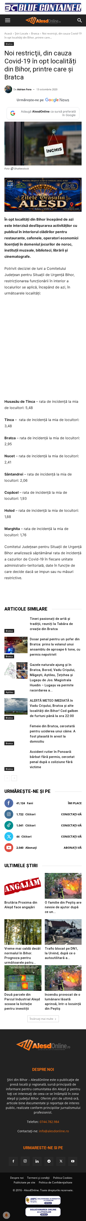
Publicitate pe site (24, 1182)
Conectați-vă (71, 814)
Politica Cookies (62, 1178)
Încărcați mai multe (41, 1019)
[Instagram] (25, 1161)
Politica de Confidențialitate (55, 1182)
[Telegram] (43, 594)
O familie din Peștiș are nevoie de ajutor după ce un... (63, 907)
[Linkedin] (63, 594)
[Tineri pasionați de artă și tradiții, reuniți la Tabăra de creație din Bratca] (16, 624)
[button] (7, 20)
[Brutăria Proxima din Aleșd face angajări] (22, 886)
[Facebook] (22, 594)
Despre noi (17, 1178)
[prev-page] (7, 778)
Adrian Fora (24, 89)
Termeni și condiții (38, 1178)
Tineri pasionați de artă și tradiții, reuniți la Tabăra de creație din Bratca (51, 624)
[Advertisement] (43, 347)
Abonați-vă (73, 848)
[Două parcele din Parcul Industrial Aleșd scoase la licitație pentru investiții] (22, 978)
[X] (32, 594)
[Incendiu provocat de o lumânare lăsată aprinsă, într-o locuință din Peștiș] (63, 978)
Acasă (8, 33)
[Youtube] (72, 1161)
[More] (73, 594)
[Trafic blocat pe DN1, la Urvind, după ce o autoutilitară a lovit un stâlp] (63, 932)
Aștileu (9, 692)
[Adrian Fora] (8, 89)
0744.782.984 (49, 1122)
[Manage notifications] (6, 1215)
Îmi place (75, 803)
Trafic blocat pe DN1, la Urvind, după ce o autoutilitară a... (61, 953)
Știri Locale (21, 33)
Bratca (35, 33)
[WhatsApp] (53, 594)
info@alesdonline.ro (54, 1131)
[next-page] (14, 778)
